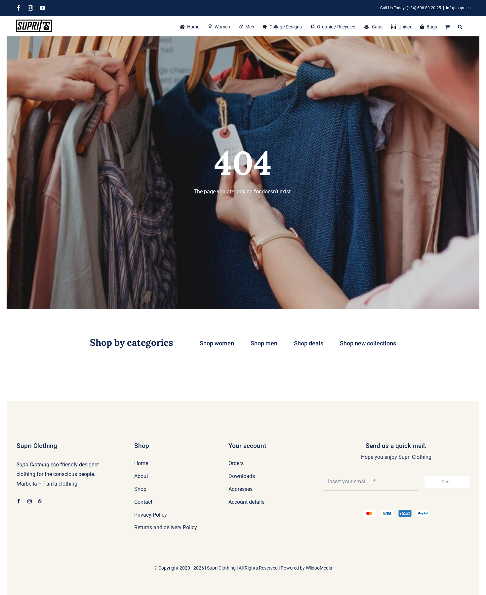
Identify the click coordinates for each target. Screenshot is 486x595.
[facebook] (19, 501)
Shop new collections (368, 343)
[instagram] (29, 501)
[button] (460, 26)
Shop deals (308, 343)
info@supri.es (458, 8)
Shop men (264, 343)
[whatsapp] (40, 501)
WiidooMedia (319, 568)
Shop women (217, 343)
